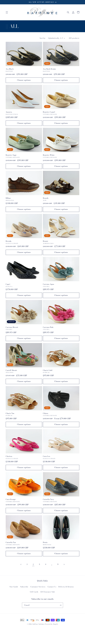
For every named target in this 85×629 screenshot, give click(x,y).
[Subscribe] (60, 605)
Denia (45, 542)
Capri (8, 284)
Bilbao (8, 198)
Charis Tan (10, 413)
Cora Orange (11, 499)
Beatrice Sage (11, 155)
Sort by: (43, 38)
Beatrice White (49, 155)
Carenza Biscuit (12, 327)
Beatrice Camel (49, 112)
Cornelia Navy (48, 499)
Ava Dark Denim (49, 69)
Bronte (45, 241)
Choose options (24, 80)
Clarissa (9, 456)
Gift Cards (34, 592)
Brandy (46, 198)
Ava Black (10, 69)
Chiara (45, 413)
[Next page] (64, 564)
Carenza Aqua (48, 284)
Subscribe (24, 587)
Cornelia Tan (11, 542)
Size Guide (14, 587)
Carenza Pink (48, 327)
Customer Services (37, 587)
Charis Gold (47, 370)
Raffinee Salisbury (39, 624)
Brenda (8, 241)
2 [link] (33, 564)
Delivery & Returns (66, 587)
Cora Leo (46, 456)
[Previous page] (20, 564)
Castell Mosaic (11, 370)
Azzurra (9, 112)
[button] (6, 12)
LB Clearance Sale (47, 592)
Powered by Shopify (51, 624)
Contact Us (52, 587)
